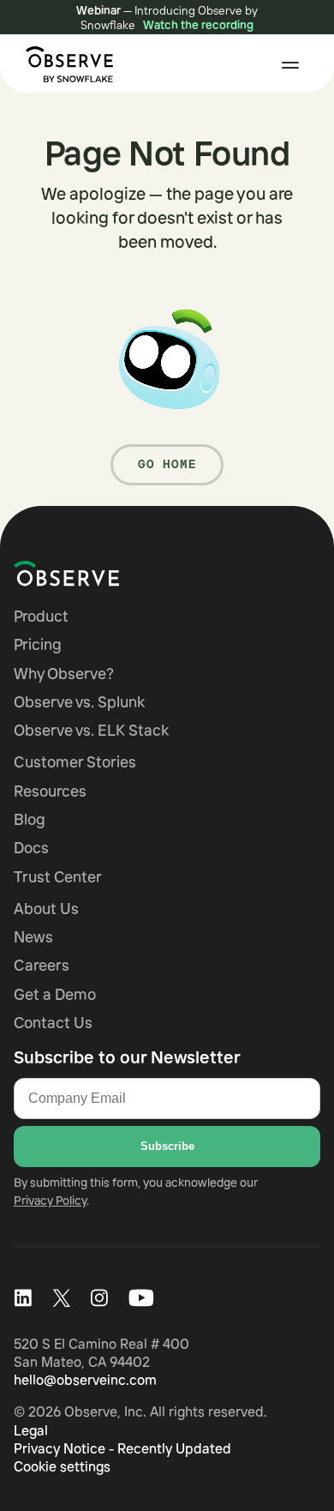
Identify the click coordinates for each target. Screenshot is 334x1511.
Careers (41, 965)
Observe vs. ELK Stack (91, 730)
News (33, 937)
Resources (50, 791)
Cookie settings (62, 1466)
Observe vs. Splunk (79, 702)
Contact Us (53, 1023)
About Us (46, 909)
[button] (290, 65)
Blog (29, 819)
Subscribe (167, 1146)
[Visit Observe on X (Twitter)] (61, 1298)
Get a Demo (55, 994)
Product (41, 616)
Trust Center (58, 877)
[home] (65, 64)
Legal (31, 1430)
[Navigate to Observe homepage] (97, 574)
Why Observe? (64, 674)
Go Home (167, 464)
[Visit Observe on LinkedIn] (23, 1298)
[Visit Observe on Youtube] (141, 1298)
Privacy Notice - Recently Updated (122, 1448)
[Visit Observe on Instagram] (99, 1298)
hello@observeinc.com (85, 1379)
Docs (31, 848)
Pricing (38, 644)
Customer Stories (75, 762)
